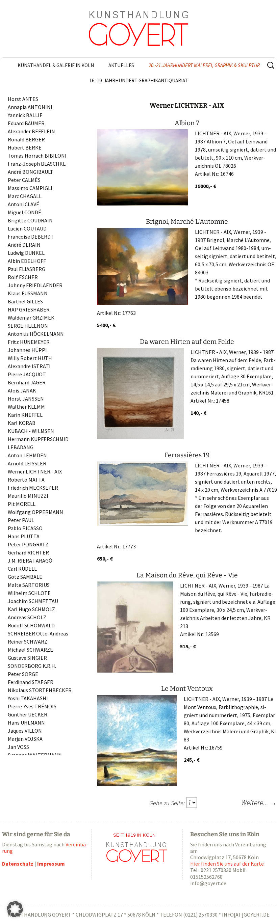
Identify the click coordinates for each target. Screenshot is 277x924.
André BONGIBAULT (30, 171)
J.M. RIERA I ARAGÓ (30, 560)
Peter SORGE (23, 674)
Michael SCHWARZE (30, 649)
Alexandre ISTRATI (29, 366)
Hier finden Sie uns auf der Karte (227, 863)
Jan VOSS (18, 746)
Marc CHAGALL (25, 196)
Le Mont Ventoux (187, 688)
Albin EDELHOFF (27, 260)
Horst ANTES (23, 99)
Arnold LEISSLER (27, 463)
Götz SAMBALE (25, 576)
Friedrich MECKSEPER (33, 487)
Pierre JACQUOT (27, 374)
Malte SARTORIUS (29, 584)
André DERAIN (24, 244)
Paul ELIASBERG (26, 269)
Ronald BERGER (26, 139)
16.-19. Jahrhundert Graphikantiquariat (139, 80)
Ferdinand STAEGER (30, 682)
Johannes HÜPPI (27, 350)
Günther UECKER (27, 714)
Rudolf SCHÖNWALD (31, 625)
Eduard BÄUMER (26, 123)
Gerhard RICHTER (28, 552)
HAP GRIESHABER (29, 309)
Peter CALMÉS (24, 179)
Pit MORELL (21, 503)
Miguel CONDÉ (24, 212)
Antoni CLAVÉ (23, 204)
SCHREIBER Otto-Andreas (38, 633)
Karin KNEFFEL (25, 414)
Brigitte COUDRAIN (30, 220)
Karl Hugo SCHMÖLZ (31, 609)
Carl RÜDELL (22, 568)
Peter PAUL (21, 520)
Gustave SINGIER (27, 657)
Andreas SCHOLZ (27, 617)
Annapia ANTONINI (30, 107)
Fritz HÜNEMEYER (29, 341)
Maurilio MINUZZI (28, 495)
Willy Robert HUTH (30, 358)
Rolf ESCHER (23, 277)
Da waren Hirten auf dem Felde (187, 342)
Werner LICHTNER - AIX (35, 471)
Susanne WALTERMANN (35, 755)
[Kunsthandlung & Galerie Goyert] (138, 28)
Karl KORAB (21, 422)
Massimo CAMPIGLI (30, 188)
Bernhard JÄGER (27, 382)
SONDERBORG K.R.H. (32, 665)
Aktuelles (121, 65)
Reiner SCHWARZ (27, 641)
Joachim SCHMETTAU (33, 601)
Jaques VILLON (25, 730)
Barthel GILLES (25, 301)
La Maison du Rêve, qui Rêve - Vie (187, 575)
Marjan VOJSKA (25, 738)
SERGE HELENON (28, 325)
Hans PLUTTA (24, 536)
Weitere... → (259, 802)
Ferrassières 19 (187, 455)
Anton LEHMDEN (27, 455)
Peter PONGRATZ (28, 544)
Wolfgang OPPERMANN (35, 512)
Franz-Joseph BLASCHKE (37, 163)
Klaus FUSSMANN (28, 293)
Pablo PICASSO (25, 528)
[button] (15, 909)
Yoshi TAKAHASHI (28, 698)
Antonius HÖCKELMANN (36, 333)
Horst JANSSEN (26, 398)
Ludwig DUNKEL (26, 252)
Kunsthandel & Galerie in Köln (56, 65)
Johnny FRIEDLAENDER (35, 285)
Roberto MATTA (26, 479)
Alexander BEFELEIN (31, 131)
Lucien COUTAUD (27, 228)
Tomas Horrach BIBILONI (37, 155)
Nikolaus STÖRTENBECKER (40, 690)
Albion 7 (187, 123)
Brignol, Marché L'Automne (187, 221)
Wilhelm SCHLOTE (29, 593)
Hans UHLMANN (26, 722)
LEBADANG (20, 447)
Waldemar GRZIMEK (31, 317)
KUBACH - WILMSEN (31, 431)
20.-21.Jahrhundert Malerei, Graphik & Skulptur (204, 65)
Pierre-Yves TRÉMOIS (32, 706)
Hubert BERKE (25, 147)
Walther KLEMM (26, 406)
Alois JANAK (22, 390)
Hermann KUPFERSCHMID (38, 439)
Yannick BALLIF (25, 115)
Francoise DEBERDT (31, 236)
